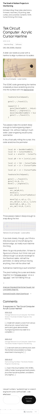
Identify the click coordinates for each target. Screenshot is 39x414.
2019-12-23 (8, 312)
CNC (4, 48)
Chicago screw (20, 275)
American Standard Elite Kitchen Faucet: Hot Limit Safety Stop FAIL (18, 288)
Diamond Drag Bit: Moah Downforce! (16, 294)
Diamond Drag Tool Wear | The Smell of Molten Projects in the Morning (19, 363)
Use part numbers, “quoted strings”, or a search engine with (19, 391)
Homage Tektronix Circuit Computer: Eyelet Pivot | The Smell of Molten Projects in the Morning (20, 343)
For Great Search (29, 399)
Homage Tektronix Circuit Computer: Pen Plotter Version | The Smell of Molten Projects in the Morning (20, 317)
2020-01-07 (8, 339)
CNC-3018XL (11, 48)
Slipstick (18, 48)
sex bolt (7, 277)
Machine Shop (8, 44)
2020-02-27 (8, 359)
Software (19, 44)
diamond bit (29, 89)
